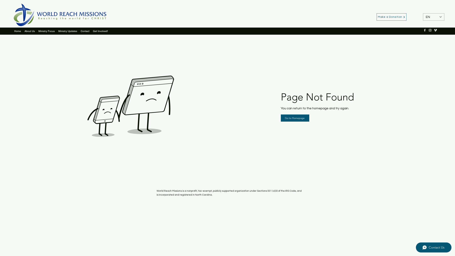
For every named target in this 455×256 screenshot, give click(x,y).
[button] (68, 31)
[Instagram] (430, 30)
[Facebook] (425, 30)
